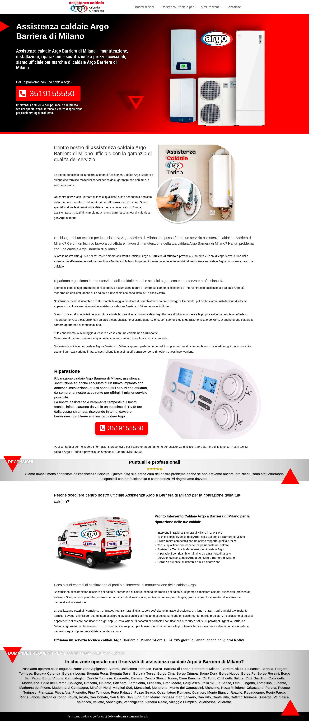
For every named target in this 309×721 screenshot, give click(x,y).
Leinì (237, 683)
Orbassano (255, 687)
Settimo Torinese (244, 697)
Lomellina (264, 683)
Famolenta (137, 683)
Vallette (98, 702)
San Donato (99, 697)
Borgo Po (248, 673)
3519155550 (52, 93)
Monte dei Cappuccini (186, 687)
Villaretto (224, 702)
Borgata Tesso (144, 673)
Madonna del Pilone (34, 687)
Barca (157, 669)
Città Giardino (256, 678)
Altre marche (210, 7)
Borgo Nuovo (229, 673)
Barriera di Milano (206, 669)
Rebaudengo (254, 692)
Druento (105, 683)
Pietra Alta (62, 692)
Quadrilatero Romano (173, 692)
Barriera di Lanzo (177, 669)
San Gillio (117, 697)
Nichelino (212, 687)
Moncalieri (142, 687)
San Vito (204, 697)
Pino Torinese (98, 692)
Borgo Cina (166, 673)
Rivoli (72, 697)
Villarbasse (207, 702)
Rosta (83, 697)
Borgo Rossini (268, 673)
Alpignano (99, 669)
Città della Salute (230, 678)
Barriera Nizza (232, 669)
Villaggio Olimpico (183, 702)
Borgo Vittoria (52, 678)
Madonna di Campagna (70, 687)
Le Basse (224, 683)
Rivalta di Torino (54, 697)
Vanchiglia (114, 702)
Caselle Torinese (99, 678)
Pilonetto (79, 692)
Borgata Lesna (73, 673)
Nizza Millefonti (233, 687)
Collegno (75, 683)
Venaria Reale (156, 702)
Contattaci (233, 7)
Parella (270, 687)
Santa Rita (221, 697)
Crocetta (90, 683)
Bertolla (267, 669)
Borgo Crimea (187, 673)
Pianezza (45, 692)
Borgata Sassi (120, 673)
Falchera (120, 683)
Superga (265, 697)
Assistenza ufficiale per (177, 7)
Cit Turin (208, 678)
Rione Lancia (29, 697)
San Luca (134, 697)
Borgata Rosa (97, 673)
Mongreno (160, 687)
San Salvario (186, 697)
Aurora (113, 669)
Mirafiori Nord (100, 687)
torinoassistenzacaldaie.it (131, 716)
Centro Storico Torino (161, 678)
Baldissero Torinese (136, 669)
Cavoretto (121, 678)
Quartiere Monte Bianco (210, 692)
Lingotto (249, 683)
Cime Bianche (190, 678)
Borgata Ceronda (47, 673)
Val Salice (281, 697)
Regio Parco (275, 692)
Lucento (280, 683)
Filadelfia (154, 683)
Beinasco (252, 669)
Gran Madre (172, 683)
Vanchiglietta (133, 702)
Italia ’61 (208, 683)
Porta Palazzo (121, 692)
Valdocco (84, 702)
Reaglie (236, 692)
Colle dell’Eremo (53, 683)
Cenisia (137, 678)
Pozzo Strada (144, 692)
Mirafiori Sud (122, 687)
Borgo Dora (208, 673)
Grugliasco (191, 683)
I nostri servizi (143, 7)
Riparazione (67, 371)
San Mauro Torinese (158, 697)
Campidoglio (74, 678)
